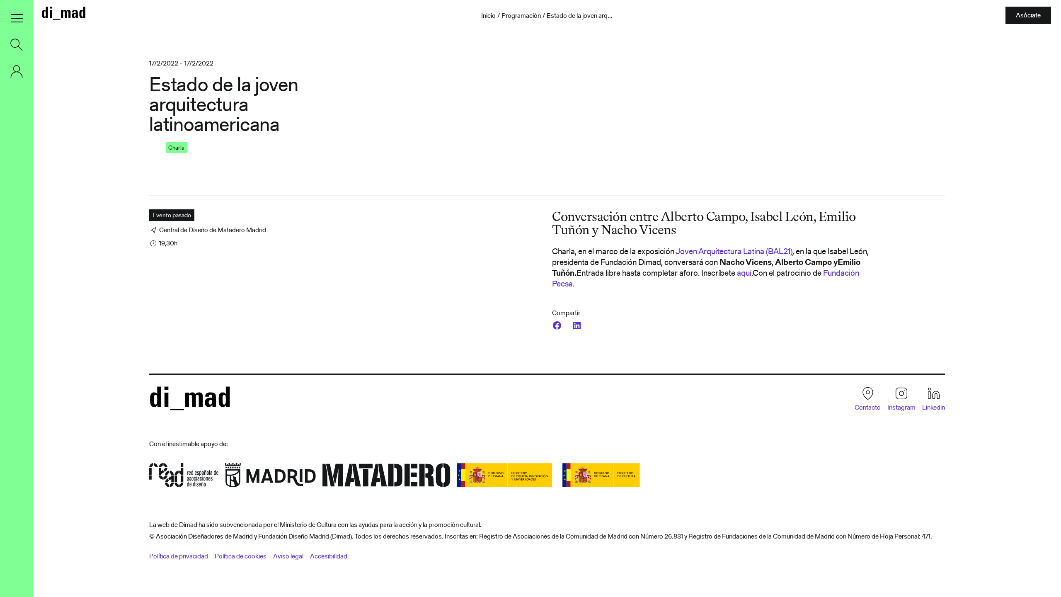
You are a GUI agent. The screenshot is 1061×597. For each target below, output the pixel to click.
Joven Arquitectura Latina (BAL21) (734, 251)
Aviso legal (288, 556)
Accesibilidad (328, 556)
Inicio (488, 16)
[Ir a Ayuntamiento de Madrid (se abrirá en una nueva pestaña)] (270, 478)
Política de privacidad (178, 556)
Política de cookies (240, 556)
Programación (521, 16)
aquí (744, 273)
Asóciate (1028, 15)
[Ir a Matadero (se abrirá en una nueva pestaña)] (386, 478)
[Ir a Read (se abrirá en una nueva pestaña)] (183, 478)
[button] (17, 18)
